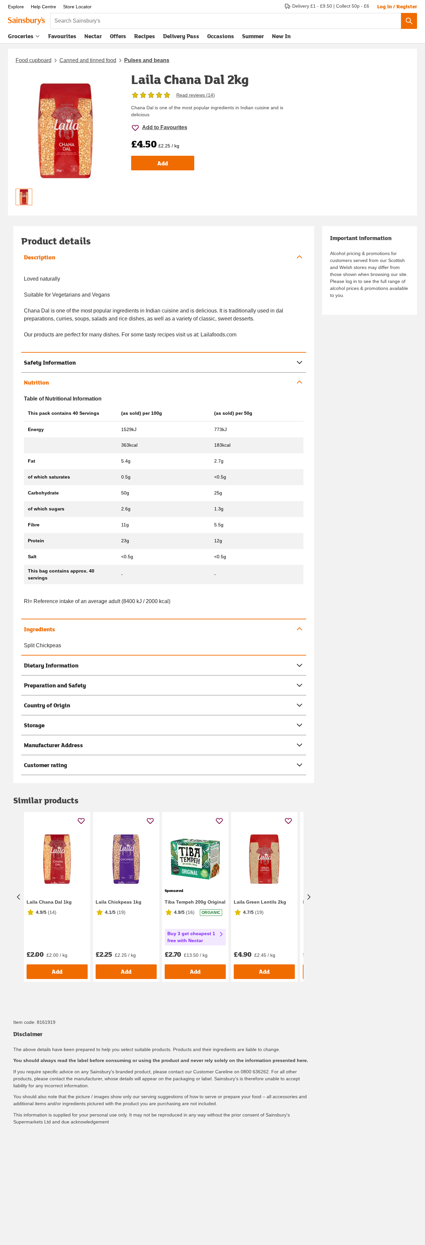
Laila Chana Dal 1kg (49, 902)
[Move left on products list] (18, 897)
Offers (118, 36)
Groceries (21, 36)
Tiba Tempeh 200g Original (195, 902)
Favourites (62, 36)
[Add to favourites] (81, 821)
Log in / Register (397, 6)
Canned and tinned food (87, 60)
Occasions (220, 36)
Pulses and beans (146, 60)
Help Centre (43, 6)
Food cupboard (33, 60)
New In (281, 36)
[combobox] (225, 21)
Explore (16, 6)
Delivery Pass (181, 37)
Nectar (93, 36)
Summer (253, 36)
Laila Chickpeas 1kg (118, 902)
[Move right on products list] (308, 897)
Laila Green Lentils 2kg (260, 902)
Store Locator (77, 6)
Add (162, 163)
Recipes (144, 36)
